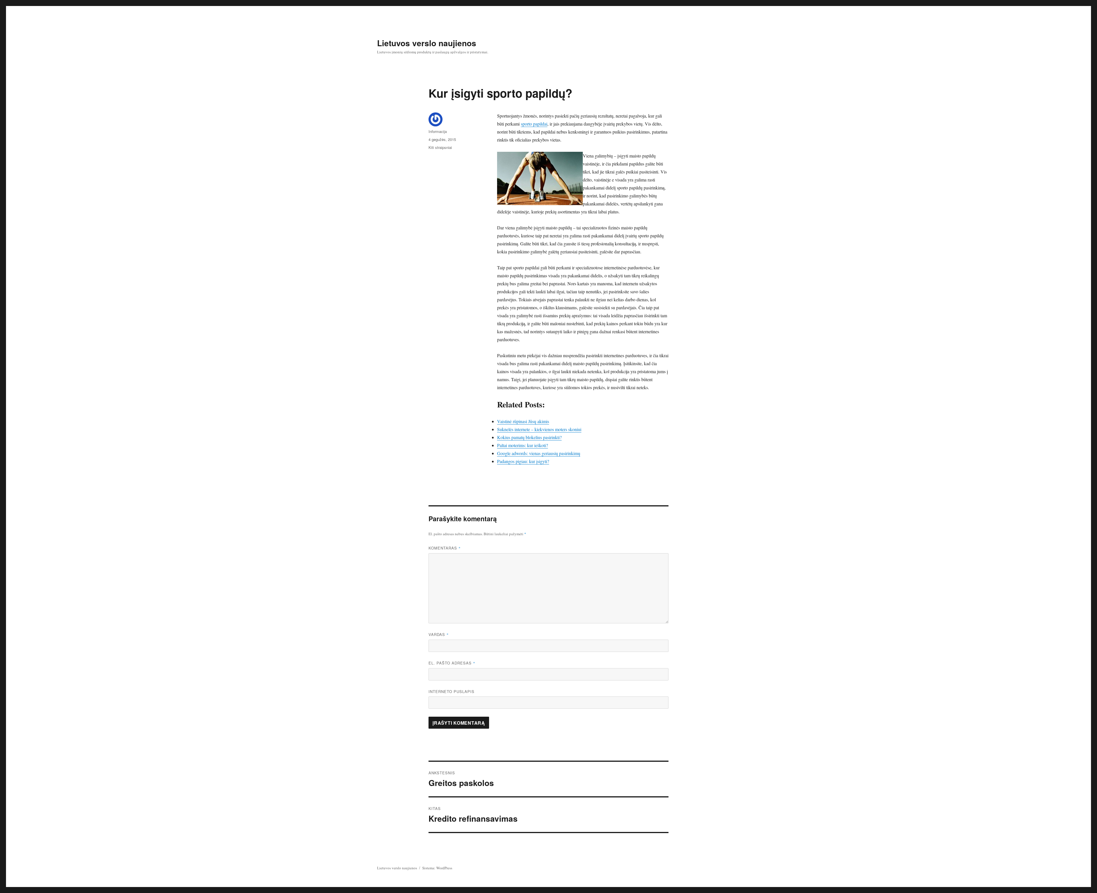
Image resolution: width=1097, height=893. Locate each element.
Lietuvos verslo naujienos (426, 43)
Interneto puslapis (452, 691)
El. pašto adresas (452, 663)
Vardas (439, 634)
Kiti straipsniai (440, 147)
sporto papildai (534, 124)
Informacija (438, 131)
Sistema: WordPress (437, 867)
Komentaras (445, 548)
